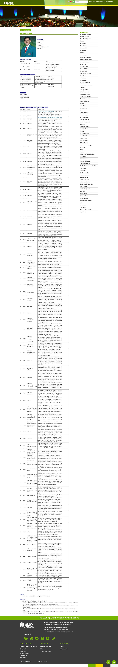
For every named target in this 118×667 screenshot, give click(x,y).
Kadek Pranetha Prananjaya (86, 184)
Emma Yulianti (83, 71)
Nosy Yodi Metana (84, 117)
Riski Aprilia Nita (84, 142)
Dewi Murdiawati (84, 66)
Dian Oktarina (83, 80)
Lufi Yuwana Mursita (85, 182)
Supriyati (82, 152)
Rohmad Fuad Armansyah (86, 145)
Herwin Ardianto (84, 195)
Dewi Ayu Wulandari (85, 82)
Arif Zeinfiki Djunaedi (85, 189)
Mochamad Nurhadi (84, 126)
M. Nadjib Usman (84, 128)
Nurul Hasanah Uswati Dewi (86, 85)
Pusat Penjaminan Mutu (45, 646)
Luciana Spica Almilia (85, 94)
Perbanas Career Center (45, 651)
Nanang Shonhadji (84, 119)
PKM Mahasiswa (64, 649)
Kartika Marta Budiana (85, 96)
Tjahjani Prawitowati (85, 163)
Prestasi (91, 4)
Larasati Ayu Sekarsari (85, 175)
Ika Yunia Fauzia (83, 108)
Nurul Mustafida (84, 177)
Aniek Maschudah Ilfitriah (86, 59)
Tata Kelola (85, 4)
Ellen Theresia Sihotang (85, 73)
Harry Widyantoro (84, 36)
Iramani (82, 103)
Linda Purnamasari (84, 92)
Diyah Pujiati (83, 64)
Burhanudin (83, 43)
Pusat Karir (110, 4)
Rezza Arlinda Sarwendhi (86, 209)
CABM (41, 649)
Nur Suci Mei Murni (84, 122)
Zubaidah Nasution (84, 172)
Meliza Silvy (82, 131)
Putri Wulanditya (84, 140)
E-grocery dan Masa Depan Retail (46, 111)
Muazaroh (82, 124)
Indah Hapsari (83, 105)
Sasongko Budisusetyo (85, 161)
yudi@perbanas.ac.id (44, 46)
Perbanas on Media (24, 653)
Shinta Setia (83, 156)
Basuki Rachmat (83, 48)
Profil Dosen (23, 651)
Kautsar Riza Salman (84, 98)
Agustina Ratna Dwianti (85, 57)
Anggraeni (82, 52)
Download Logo (23, 655)
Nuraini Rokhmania (84, 115)
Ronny (81, 149)
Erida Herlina (83, 78)
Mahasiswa (103, 4)
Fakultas (96, 4)
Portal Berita (83, 212)
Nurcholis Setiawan (84, 179)
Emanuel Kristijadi (84, 68)
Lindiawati (82, 87)
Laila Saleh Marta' (84, 112)
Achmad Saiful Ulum (84, 62)
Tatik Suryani (83, 207)
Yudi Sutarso (27, 30)
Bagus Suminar (83, 45)
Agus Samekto (83, 55)
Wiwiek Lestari (83, 168)
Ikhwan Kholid (83, 193)
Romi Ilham (82, 147)
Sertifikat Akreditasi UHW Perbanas (28, 646)
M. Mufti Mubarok (84, 133)
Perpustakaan (109, 1)
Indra (81, 202)
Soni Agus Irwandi (84, 159)
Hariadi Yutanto (83, 186)
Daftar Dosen (83, 205)
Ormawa (62, 646)
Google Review (23, 649)
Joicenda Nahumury (84, 101)
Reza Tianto (82, 191)
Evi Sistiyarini (83, 75)
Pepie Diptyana (83, 138)
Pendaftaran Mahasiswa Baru (97, 1)
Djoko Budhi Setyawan (85, 38)
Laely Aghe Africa (84, 89)
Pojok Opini (23, 657)
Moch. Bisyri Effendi (84, 135)
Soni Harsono (83, 50)
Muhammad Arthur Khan (86, 200)
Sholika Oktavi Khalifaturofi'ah (87, 154)
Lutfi (81, 110)
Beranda (78, 4)
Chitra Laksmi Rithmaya (85, 34)
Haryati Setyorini (84, 198)
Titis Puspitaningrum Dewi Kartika (88, 165)
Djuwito (82, 41)
